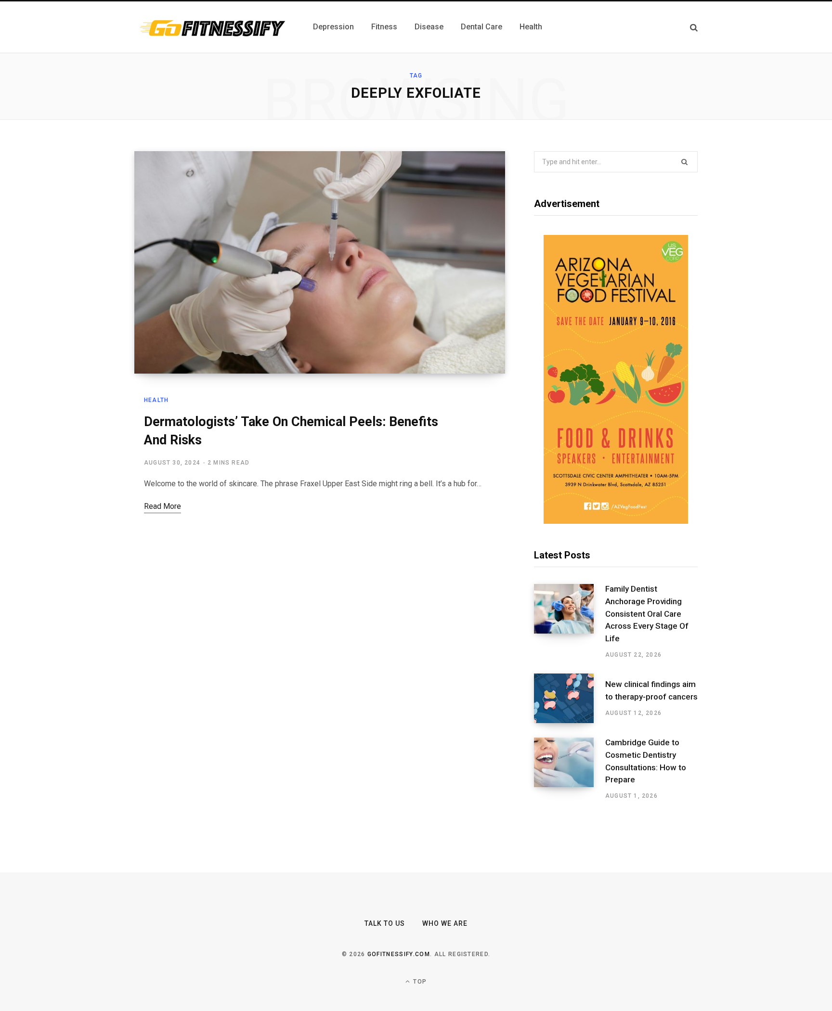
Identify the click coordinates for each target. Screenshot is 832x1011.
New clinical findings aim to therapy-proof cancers (651, 690)
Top (419, 981)
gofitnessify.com (398, 954)
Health (156, 400)
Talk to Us (384, 923)
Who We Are (445, 923)
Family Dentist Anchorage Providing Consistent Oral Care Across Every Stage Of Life (647, 613)
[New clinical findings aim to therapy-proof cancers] (569, 698)
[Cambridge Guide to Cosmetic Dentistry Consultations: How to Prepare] (569, 769)
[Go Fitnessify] (212, 27)
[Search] (694, 27)
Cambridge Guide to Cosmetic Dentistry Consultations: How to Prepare (645, 761)
